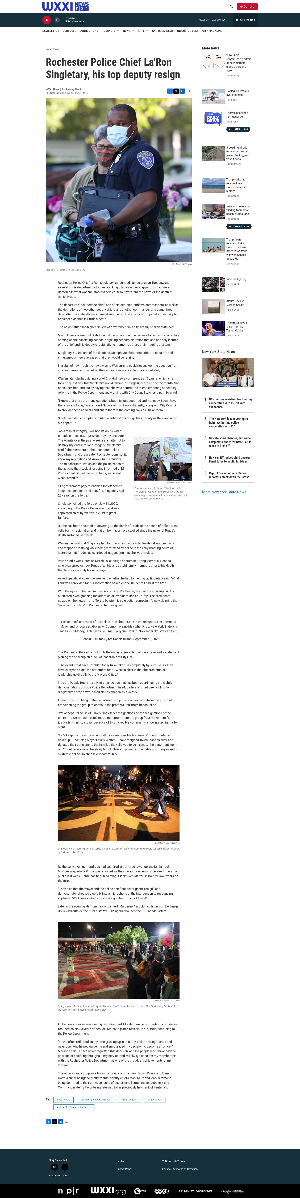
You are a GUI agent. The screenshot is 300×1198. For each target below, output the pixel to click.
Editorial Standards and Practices (180, 1169)
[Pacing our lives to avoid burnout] (213, 96)
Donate (248, 6)
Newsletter (50, 31)
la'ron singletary (130, 1099)
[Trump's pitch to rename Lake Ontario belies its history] (213, 185)
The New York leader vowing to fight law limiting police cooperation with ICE (228, 422)
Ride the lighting (236, 279)
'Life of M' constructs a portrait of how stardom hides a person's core (238, 63)
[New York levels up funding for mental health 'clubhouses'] (213, 211)
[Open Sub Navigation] (118, 31)
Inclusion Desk (188, 31)
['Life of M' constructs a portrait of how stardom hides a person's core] (213, 60)
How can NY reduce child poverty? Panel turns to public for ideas (230, 459)
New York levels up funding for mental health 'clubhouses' (238, 210)
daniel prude (155, 1099)
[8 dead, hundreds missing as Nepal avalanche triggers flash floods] (213, 153)
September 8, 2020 (146, 639)
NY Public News (163, 31)
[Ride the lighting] (213, 284)
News (127, 31)
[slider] (62, 20)
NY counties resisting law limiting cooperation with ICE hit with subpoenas (230, 403)
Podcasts (109, 31)
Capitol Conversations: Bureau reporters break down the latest (229, 475)
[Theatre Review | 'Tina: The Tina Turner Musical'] (213, 328)
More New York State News (224, 492)
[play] (46, 20)
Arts (141, 31)
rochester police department (96, 1099)
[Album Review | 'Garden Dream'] (213, 306)
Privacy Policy (124, 1169)
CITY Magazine (212, 31)
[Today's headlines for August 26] (213, 118)
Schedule (69, 31)
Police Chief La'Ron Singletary (74, 1107)
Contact (121, 1161)
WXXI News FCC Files (173, 1161)
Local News (52, 49)
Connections (89, 31)
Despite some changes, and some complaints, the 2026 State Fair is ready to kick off (230, 442)
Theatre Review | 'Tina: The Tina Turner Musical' (236, 326)
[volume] (57, 20)
